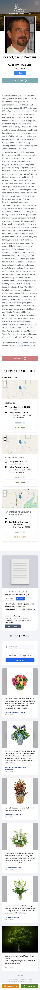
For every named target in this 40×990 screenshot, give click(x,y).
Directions (20, 423)
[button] (20, 388)
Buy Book (20, 598)
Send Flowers (20, 537)
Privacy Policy (14, 981)
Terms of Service (25, 981)
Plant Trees (20, 427)
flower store (30, 346)
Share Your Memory (12, 626)
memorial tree (30, 342)
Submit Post (20, 660)
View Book (9, 598)
